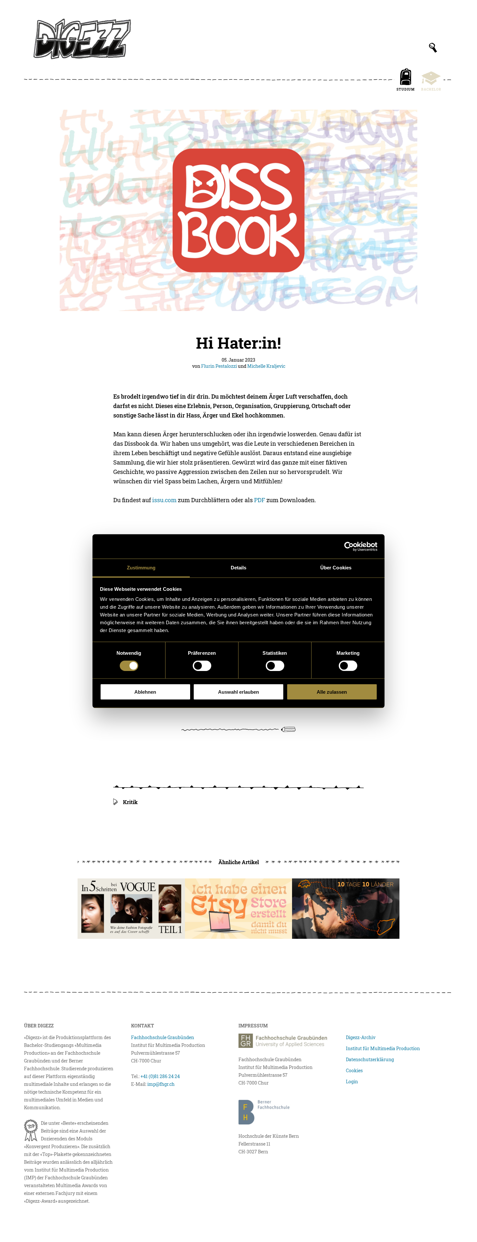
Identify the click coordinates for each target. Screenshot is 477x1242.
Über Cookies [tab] (335, 567)
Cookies (354, 1070)
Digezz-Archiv (360, 1037)
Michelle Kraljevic (266, 366)
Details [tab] (239, 567)
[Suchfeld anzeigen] (433, 48)
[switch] (202, 666)
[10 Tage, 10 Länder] (345, 908)
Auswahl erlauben (238, 692)
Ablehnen (145, 692)
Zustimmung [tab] (141, 567)
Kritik (130, 802)
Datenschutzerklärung (370, 1059)
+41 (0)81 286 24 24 (160, 1076)
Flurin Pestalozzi (219, 366)
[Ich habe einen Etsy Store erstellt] (238, 908)
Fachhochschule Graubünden (162, 1037)
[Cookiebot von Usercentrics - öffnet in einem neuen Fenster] (349, 546)
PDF (259, 500)
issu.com (164, 500)
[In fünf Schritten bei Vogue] (131, 908)
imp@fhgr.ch (161, 1084)
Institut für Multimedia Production (383, 1048)
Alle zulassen (332, 692)
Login (352, 1081)
